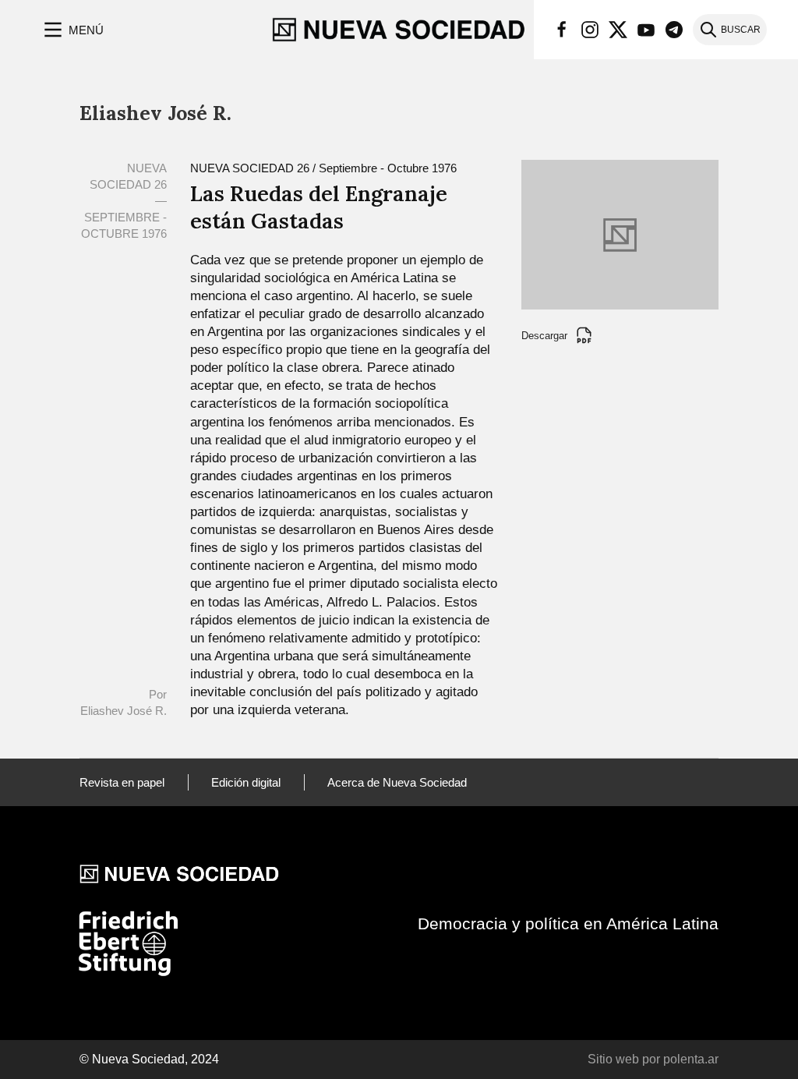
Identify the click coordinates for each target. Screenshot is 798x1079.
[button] (72, 29)
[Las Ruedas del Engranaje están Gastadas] (620, 233)
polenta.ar (691, 1059)
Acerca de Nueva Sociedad (397, 782)
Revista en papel (121, 782)
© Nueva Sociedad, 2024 (149, 1059)
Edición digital (246, 782)
